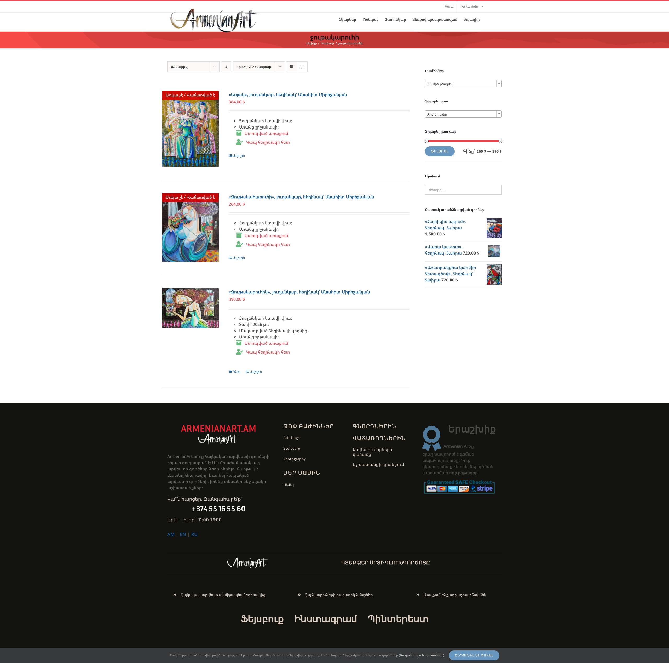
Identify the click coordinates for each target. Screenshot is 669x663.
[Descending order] (226, 66)
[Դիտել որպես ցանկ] (302, 67)
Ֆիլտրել (440, 151)
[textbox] (463, 84)
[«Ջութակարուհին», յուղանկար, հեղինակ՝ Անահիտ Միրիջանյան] (190, 308)
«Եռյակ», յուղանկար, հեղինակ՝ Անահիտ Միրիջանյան (288, 94)
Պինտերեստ (398, 618)
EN (183, 534)
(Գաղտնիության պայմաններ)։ (422, 655)
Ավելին (239, 155)
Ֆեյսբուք (262, 618)
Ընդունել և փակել (474, 655)
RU (194, 534)
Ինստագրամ (325, 618)
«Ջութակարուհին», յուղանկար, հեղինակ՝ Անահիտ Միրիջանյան (299, 292)
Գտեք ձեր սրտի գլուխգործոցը (385, 562)
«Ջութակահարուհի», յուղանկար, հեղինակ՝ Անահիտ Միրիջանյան (301, 196)
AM (171, 534)
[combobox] (463, 83)
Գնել (236, 371)
